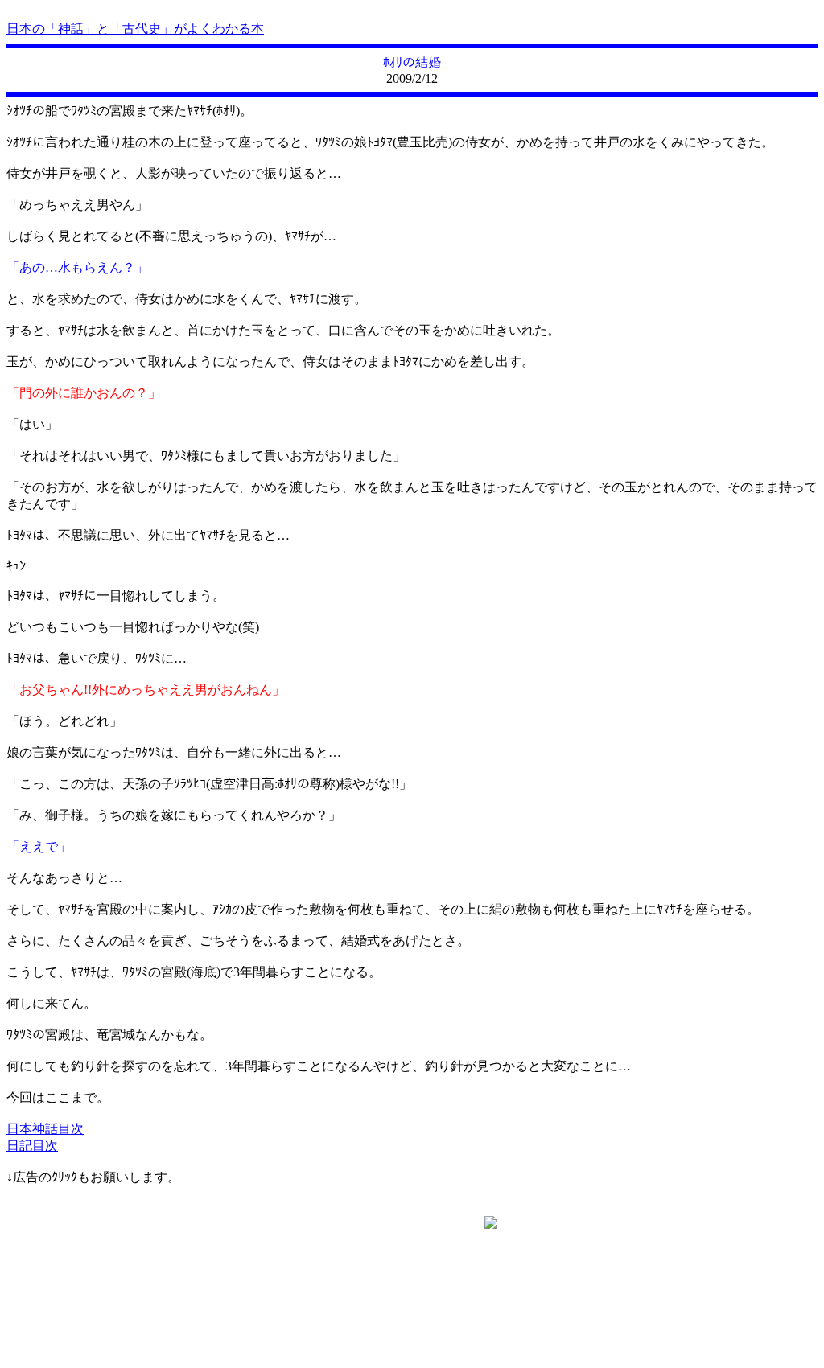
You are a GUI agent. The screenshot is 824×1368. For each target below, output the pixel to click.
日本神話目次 (45, 1129)
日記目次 (32, 1145)
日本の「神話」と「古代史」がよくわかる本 (135, 28)
